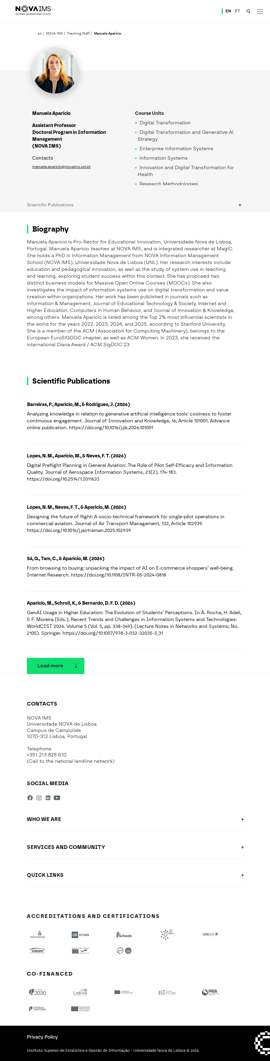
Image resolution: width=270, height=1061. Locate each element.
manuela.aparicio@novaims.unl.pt (61, 167)
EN (228, 11)
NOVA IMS (54, 33)
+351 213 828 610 (46, 755)
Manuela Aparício (107, 33)
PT (237, 11)
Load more (50, 666)
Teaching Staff (78, 33)
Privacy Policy (42, 1037)
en (40, 33)
